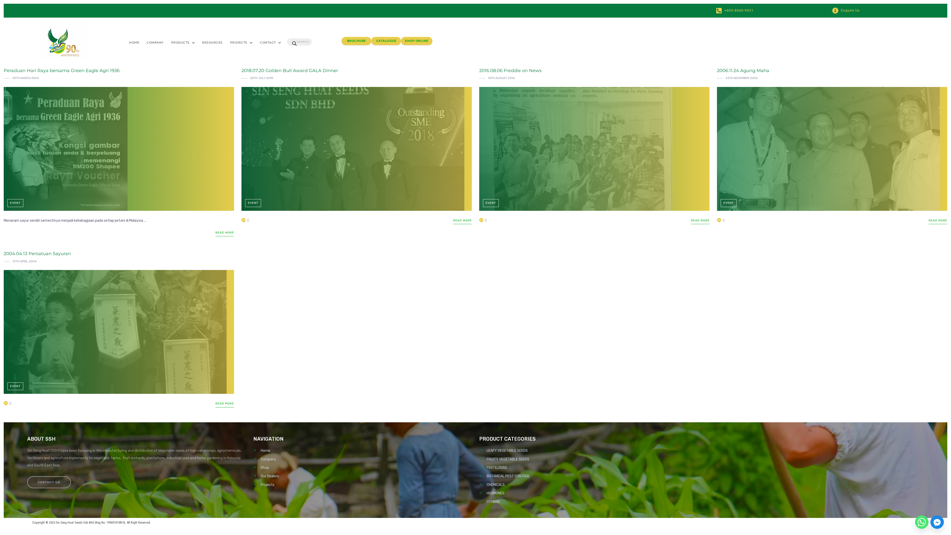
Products (180, 42)
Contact (268, 42)
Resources (212, 42)
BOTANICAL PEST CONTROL (508, 476)
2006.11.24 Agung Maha (743, 70)
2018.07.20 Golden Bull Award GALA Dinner (289, 70)
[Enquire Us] (835, 10)
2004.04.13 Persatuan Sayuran (37, 253)
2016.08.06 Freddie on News (510, 70)
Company (155, 42)
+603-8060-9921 (739, 10)
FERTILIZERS (497, 468)
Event (15, 203)
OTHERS (493, 502)
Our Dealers (270, 476)
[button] (183, 43)
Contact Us (49, 482)
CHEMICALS (496, 485)
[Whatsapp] (921, 522)
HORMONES (495, 493)
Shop (265, 468)
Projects (238, 42)
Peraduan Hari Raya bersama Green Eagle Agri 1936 (62, 70)
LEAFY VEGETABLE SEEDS (507, 451)
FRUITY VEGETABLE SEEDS (508, 459)
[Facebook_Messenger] (937, 522)
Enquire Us (850, 10)
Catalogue (386, 41)
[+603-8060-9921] (719, 10)
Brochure (356, 41)
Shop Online (416, 41)
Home (134, 42)
